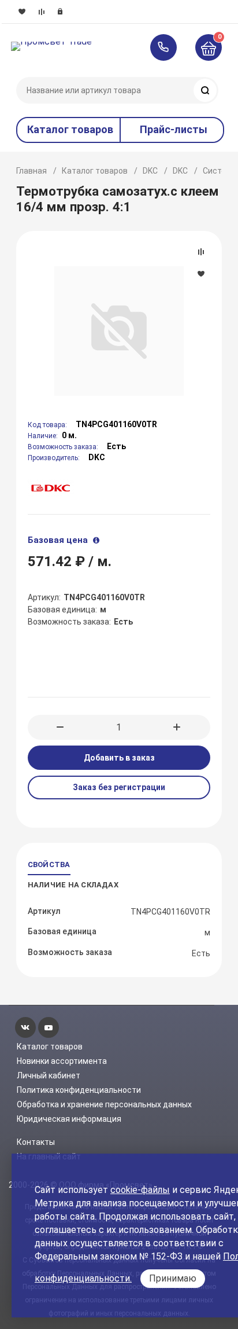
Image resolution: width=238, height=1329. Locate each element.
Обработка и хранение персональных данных (104, 1104)
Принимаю (172, 1278)
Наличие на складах (73, 884)
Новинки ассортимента (62, 1061)
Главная (31, 170)
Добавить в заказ (119, 757)
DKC (150, 170)
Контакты (36, 1142)
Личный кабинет (48, 1075)
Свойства (49, 864)
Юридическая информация (69, 1119)
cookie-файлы (140, 1189)
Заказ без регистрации (119, 787)
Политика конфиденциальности (79, 1090)
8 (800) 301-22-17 (169, 47)
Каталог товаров (95, 170)
